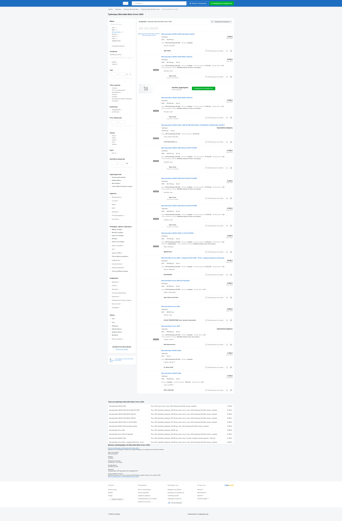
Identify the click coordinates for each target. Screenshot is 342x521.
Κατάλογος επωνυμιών (144, 501)
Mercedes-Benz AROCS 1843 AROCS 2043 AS (176, 97)
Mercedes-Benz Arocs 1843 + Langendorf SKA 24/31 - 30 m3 (126, 442)
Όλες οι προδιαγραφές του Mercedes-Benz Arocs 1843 (123, 448)
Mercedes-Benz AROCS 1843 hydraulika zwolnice (178, 34)
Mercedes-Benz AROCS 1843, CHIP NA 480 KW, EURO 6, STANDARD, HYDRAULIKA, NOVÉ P (193, 125)
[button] (226, 50)
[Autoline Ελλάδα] (114, 3)
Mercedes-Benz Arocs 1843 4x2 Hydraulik (175, 280)
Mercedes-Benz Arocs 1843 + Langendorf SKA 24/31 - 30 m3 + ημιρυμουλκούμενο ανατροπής (192, 258)
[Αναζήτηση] (133, 3)
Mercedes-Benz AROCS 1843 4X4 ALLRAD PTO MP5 (179, 148)
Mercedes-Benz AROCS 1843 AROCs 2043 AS (176, 57)
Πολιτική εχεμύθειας (143, 492)
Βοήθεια (110, 492)
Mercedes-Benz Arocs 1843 (170, 306)
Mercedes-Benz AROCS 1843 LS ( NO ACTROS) (177, 233)
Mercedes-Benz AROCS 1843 (171, 350)
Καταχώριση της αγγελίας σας (203, 88)
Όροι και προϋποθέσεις (144, 489)
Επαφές (110, 495)
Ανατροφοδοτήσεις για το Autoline (147, 498)
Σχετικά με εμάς (112, 489)
